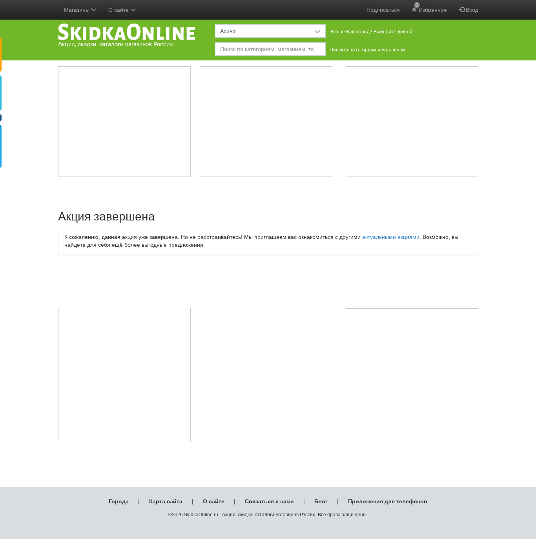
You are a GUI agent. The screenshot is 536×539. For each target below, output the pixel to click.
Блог (321, 501)
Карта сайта (165, 501)
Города (119, 501)
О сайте (213, 501)
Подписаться (383, 10)
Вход (471, 10)
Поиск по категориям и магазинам (367, 50)
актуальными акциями (390, 237)
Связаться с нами (269, 501)
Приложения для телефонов (387, 501)
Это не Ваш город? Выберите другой (371, 32)
